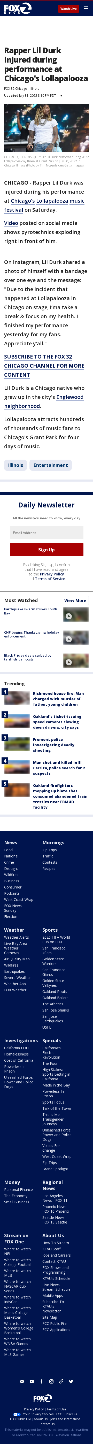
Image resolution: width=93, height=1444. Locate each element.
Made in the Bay (56, 1085)
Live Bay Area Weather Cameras (15, 948)
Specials (51, 1040)
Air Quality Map (17, 958)
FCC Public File (54, 1323)
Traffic (47, 856)
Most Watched (21, 600)
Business (11, 880)
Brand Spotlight (55, 1168)
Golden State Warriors (53, 961)
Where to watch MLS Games (17, 1352)
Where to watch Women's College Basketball (18, 1328)
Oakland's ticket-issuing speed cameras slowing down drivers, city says (57, 722)
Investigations (21, 1040)
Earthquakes (14, 971)
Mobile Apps (52, 1295)
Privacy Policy (52, 574)
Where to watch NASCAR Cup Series (17, 1286)
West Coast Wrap (18, 899)
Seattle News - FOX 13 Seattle (54, 1220)
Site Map (49, 1317)
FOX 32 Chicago (15, 88)
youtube (32, 1381)
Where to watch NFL (17, 1251)
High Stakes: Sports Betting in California (56, 1074)
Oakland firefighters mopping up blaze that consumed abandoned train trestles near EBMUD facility (60, 796)
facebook (41, 1381)
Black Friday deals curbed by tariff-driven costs (27, 657)
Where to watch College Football (17, 1262)
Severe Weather (17, 977)
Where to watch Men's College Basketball (17, 1312)
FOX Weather (15, 989)
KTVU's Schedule (56, 1278)
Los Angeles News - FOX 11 (54, 1198)
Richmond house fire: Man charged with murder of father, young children (58, 699)
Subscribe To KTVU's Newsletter (53, 1306)
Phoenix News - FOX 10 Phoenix (55, 1209)
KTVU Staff (51, 1249)
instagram (51, 1381)
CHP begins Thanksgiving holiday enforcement (31, 634)
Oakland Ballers (55, 997)
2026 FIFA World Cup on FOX (56, 939)
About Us (53, 1235)
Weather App (15, 983)
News (10, 842)
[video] (76, 614)
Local (8, 849)
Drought (11, 868)
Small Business (16, 1201)
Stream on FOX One (16, 1238)
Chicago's (23, 200)
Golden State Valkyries (53, 983)
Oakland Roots (54, 991)
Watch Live (68, 9)
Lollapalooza (52, 200)
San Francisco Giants (54, 972)
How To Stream (55, 1242)
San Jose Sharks (55, 1010)
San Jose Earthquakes (52, 1018)
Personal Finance (18, 1189)
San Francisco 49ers (54, 950)
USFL (46, 1027)
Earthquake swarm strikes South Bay (30, 611)
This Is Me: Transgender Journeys (53, 1119)
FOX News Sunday (13, 908)
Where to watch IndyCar (17, 1299)
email (22, 1381)
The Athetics (52, 1003)
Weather (14, 930)
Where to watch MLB (17, 1273)
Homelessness (16, 1054)
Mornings (53, 842)
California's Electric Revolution (51, 1052)
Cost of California (18, 1060)
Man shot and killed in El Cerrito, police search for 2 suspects (59, 768)
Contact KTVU (54, 1261)
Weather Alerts (16, 937)
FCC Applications (56, 1329)
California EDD (16, 1047)
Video (11, 222)
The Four (50, 1063)
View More (75, 600)
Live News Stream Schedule (56, 1287)
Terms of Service (50, 578)
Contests (49, 862)
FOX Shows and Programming (55, 1270)
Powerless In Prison (15, 1069)
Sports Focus (53, 1102)
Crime (9, 862)
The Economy (15, 1195)
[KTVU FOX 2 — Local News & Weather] (19, 8)
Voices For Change (51, 1148)
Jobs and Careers (56, 1255)
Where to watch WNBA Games (17, 1341)
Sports (50, 930)
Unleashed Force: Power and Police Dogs (18, 1082)
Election (10, 916)
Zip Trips (49, 849)
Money (12, 1182)
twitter (71, 1381)
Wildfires (11, 874)
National (11, 856)
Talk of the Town (56, 1108)
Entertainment (50, 465)
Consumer (12, 887)
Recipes (48, 868)
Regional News (52, 1185)
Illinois (34, 88)
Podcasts (12, 893)
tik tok (61, 1381)
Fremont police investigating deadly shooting (53, 745)
